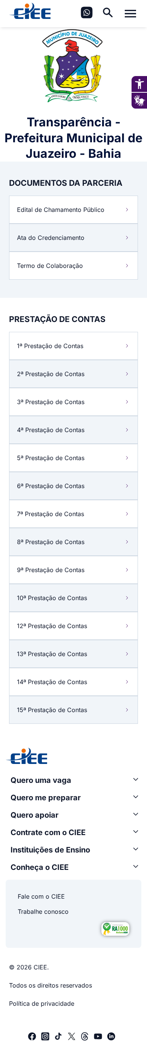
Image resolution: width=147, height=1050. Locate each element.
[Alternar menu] (130, 13)
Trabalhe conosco (43, 911)
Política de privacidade (41, 1003)
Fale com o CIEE (41, 896)
